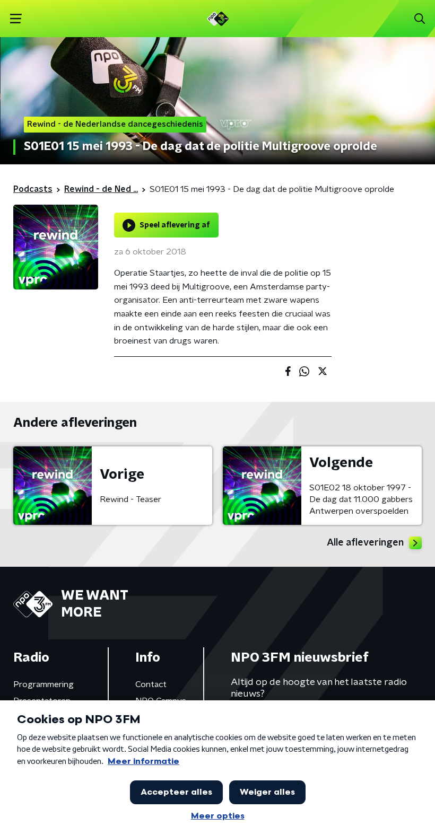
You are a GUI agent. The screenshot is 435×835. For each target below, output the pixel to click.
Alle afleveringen (365, 543)
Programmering (43, 684)
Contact (151, 684)
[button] (15, 19)
